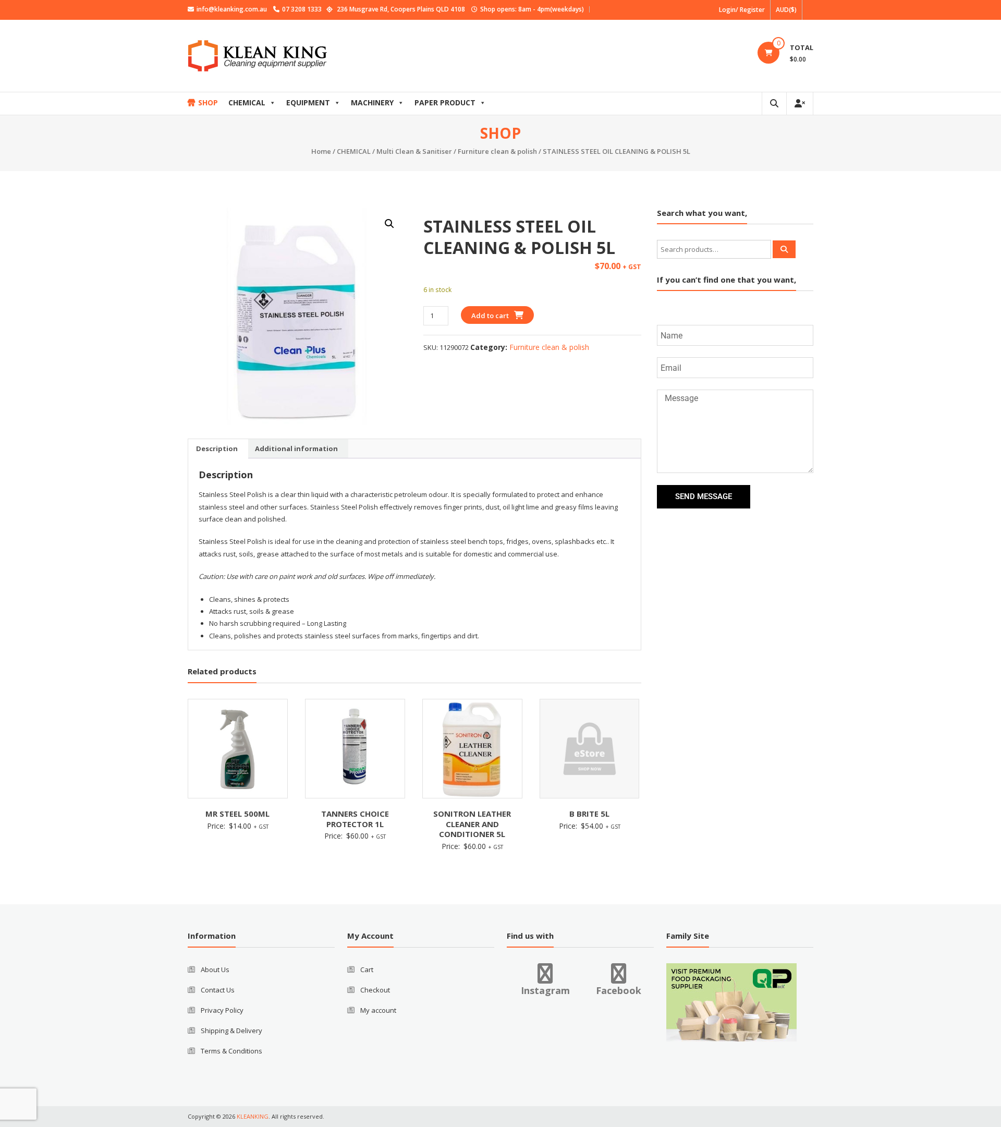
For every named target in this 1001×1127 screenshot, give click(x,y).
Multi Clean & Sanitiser (414, 151)
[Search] (784, 249)
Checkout (375, 990)
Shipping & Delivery (231, 1030)
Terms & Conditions (231, 1051)
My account (378, 1010)
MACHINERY (372, 102)
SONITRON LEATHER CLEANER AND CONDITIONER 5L (472, 823)
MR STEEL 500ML (237, 813)
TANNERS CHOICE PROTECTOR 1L (355, 818)
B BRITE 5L (589, 813)
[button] (389, 223)
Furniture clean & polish (497, 151)
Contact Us (218, 990)
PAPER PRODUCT (444, 102)
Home (321, 151)
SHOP (208, 102)
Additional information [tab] (296, 448)
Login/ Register (742, 9)
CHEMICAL (246, 102)
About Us (215, 969)
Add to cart (490, 315)
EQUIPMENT (308, 102)
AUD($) (786, 9)
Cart (366, 969)
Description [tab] (217, 448)
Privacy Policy (222, 1010)
